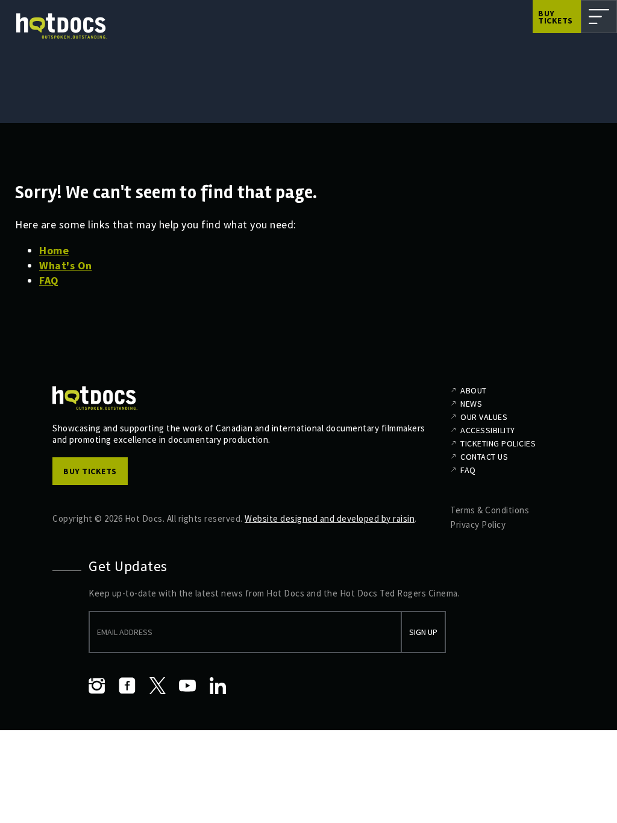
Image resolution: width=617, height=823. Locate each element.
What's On (65, 265)
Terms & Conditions (489, 510)
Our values (483, 417)
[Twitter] (157, 685)
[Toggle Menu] (599, 16)
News (471, 403)
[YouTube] (187, 685)
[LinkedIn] (217, 685)
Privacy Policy (478, 524)
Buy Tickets (555, 17)
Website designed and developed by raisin (330, 518)
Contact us (484, 456)
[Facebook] (127, 685)
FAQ (49, 280)
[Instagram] (97, 685)
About (473, 390)
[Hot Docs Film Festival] (61, 26)
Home (54, 250)
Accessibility (487, 430)
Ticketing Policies (498, 443)
